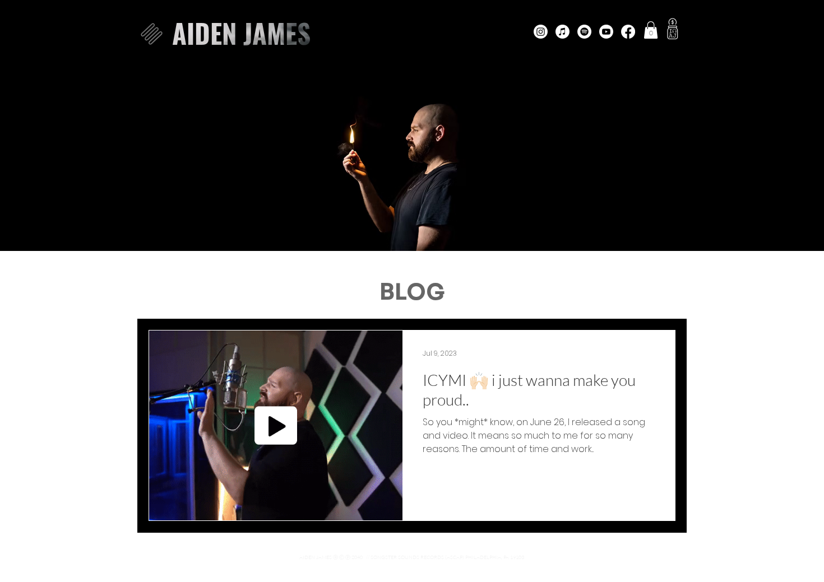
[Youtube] (606, 32)
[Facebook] (628, 32)
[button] (151, 34)
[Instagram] (541, 32)
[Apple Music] (562, 32)
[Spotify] (584, 32)
